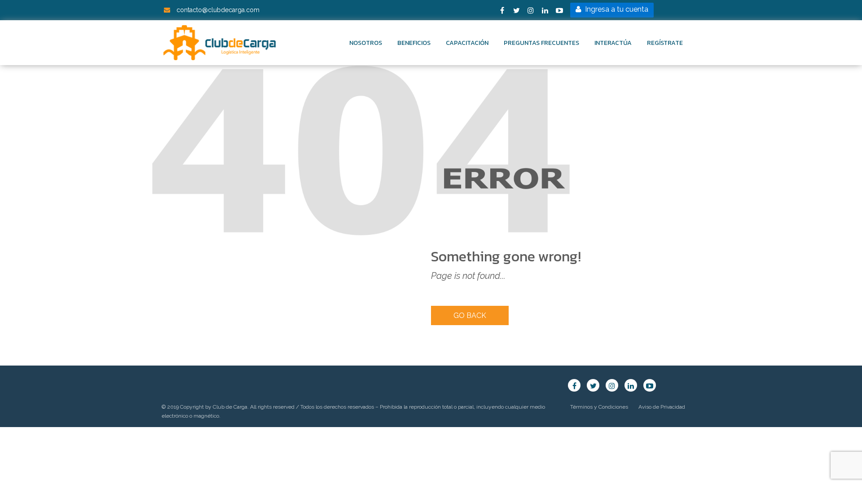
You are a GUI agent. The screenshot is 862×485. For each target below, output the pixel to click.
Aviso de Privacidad (661, 407)
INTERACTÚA (613, 43)
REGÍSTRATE (665, 43)
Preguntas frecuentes (541, 43)
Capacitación (467, 43)
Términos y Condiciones (599, 407)
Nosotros (365, 43)
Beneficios (414, 43)
